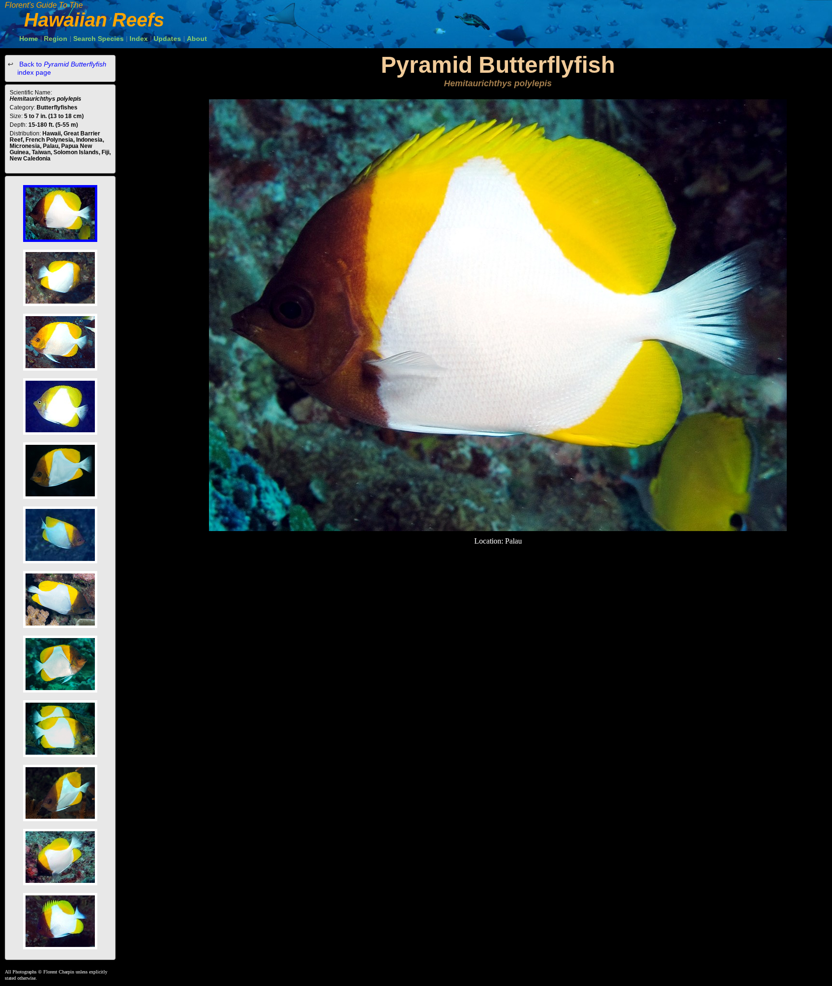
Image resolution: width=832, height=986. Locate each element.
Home (28, 38)
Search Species (98, 38)
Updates (167, 38)
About (197, 38)
